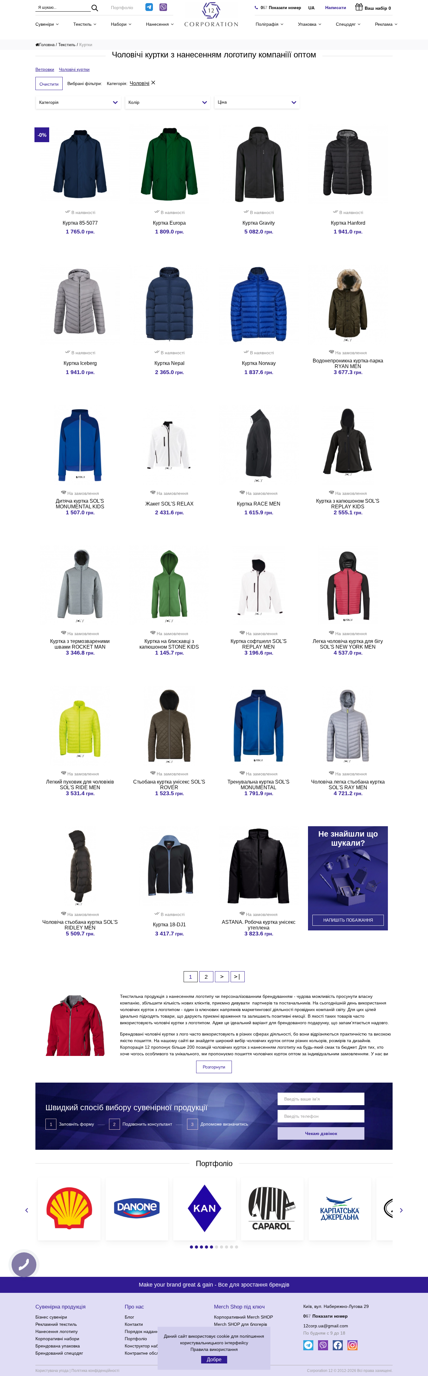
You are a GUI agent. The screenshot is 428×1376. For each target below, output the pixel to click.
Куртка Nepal (169, 363)
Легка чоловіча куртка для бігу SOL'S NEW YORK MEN (348, 644)
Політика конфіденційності (95, 1370)
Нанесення (157, 24)
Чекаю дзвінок (321, 1133)
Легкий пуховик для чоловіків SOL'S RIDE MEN (80, 784)
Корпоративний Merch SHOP (243, 1317)
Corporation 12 (320, 1370)
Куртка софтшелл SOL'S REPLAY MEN (259, 644)
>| (237, 976)
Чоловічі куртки (74, 69)
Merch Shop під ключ (239, 1307)
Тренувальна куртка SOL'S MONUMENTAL (258, 784)
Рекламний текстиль (56, 1324)
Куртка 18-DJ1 (169, 924)
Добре (214, 1359)
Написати (335, 7)
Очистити (49, 84)
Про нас (134, 1307)
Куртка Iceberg (80, 363)
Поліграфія (267, 24)
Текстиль (82, 24)
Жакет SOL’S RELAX (169, 503)
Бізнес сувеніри (51, 1317)
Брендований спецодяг (59, 1353)
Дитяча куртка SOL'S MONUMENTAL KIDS (80, 503)
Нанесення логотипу (56, 1331)
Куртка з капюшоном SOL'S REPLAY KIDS (347, 503)
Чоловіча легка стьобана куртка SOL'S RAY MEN (348, 784)
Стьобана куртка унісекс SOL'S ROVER (169, 784)
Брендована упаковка (57, 1345)
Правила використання (214, 1349)
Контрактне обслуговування (153, 1353)
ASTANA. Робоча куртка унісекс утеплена (258, 924)
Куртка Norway (259, 363)
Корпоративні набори (57, 1338)
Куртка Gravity (259, 223)
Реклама (384, 24)
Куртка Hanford (348, 223)
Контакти (134, 1324)
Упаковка (307, 24)
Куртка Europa (169, 223)
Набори (119, 24)
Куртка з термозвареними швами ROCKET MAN (80, 644)
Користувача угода (52, 1370)
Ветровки (44, 69)
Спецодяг (346, 24)
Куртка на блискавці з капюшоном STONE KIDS (169, 644)
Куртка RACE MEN (258, 503)
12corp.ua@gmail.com (325, 1325)
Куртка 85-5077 (80, 223)
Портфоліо (122, 7)
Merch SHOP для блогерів (240, 1324)
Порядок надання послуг (150, 1331)
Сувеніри (44, 24)
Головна (47, 44)
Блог (129, 1317)
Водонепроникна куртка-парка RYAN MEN (348, 363)
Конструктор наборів (146, 1345)
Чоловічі (139, 83)
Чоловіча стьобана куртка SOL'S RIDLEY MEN (80, 924)
